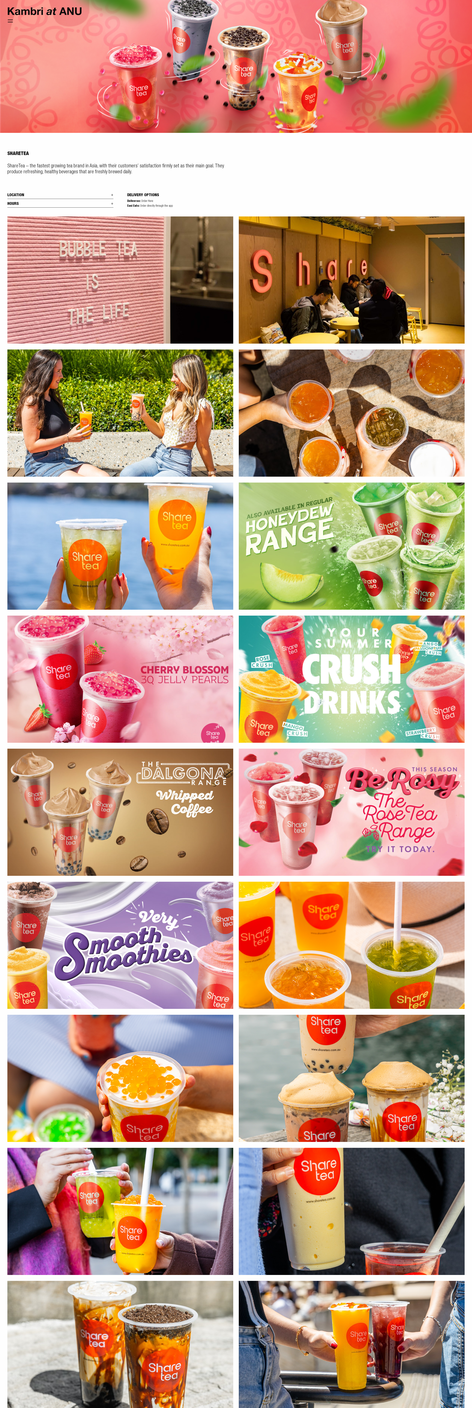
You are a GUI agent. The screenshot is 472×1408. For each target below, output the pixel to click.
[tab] (60, 194)
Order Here (147, 201)
